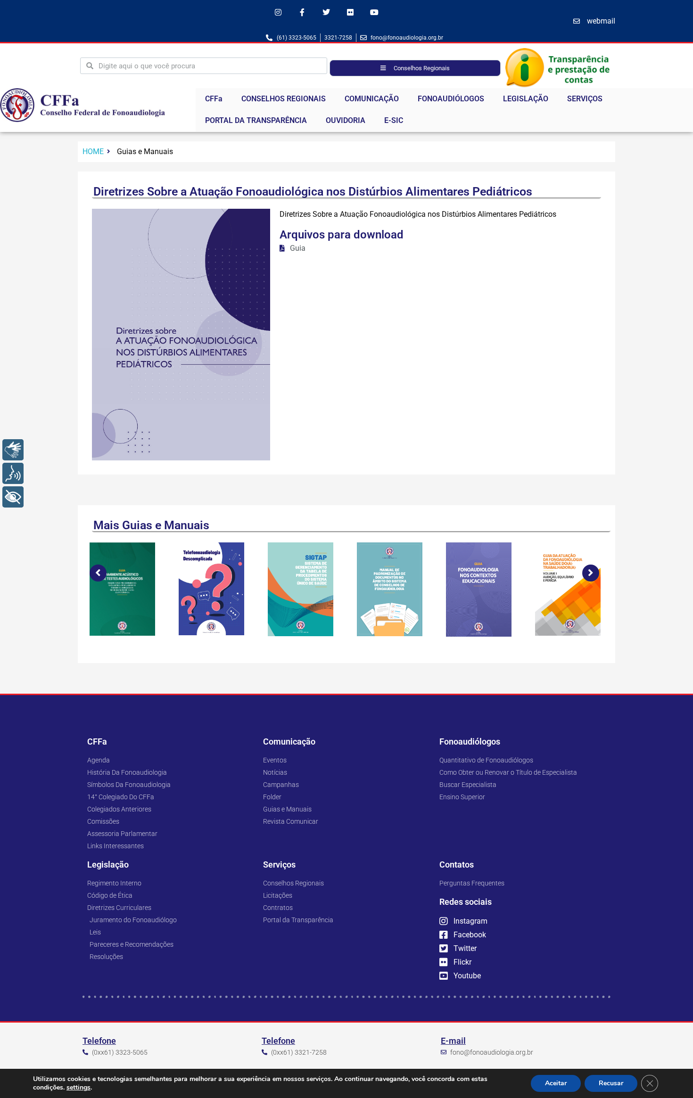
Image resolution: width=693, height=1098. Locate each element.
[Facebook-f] (302, 12)
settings (78, 1087)
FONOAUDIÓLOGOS (451, 98)
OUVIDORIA (345, 120)
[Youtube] (375, 12)
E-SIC (393, 120)
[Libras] (13, 449)
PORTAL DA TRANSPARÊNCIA (256, 120)
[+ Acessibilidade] (13, 497)
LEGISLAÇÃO (525, 98)
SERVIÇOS (584, 98)
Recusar (611, 1083)
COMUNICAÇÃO (372, 98)
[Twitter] (326, 12)
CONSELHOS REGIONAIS (283, 98)
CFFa (214, 98)
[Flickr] (350, 12)
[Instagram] (278, 12)
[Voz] (13, 473)
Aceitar (556, 1083)
